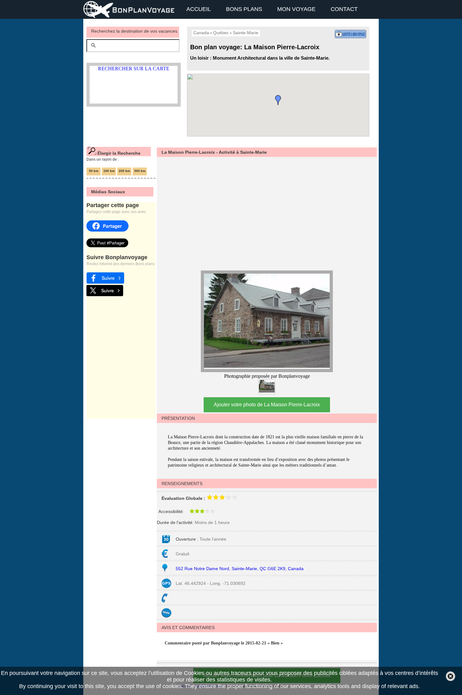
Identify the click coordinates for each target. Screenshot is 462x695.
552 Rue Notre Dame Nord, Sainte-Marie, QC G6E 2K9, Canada (240, 568)
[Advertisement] (264, 213)
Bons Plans (244, 9)
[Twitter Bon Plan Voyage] (104, 294)
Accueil (198, 9)
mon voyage (296, 9)
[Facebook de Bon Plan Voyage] (105, 282)
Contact (344, 9)
